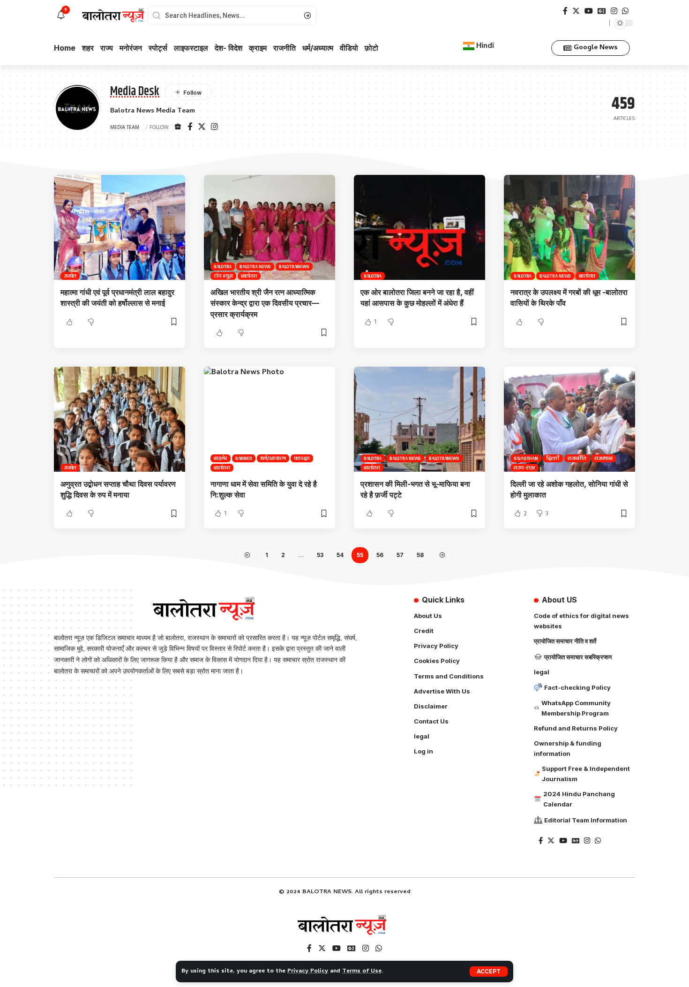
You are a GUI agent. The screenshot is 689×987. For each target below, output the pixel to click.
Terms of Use (362, 971)
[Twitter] (576, 11)
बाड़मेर (220, 458)
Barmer (243, 458)
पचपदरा (302, 458)
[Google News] (601, 11)
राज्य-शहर (524, 468)
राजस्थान (603, 458)
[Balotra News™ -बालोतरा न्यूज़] (344, 925)
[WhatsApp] (625, 11)
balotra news (255, 267)
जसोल (70, 276)
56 (379, 554)
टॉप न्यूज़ (223, 276)
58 (420, 554)
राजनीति (577, 458)
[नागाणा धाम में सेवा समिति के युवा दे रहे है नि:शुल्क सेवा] (269, 419)
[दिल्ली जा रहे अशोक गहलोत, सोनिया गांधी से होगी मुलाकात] (569, 419)
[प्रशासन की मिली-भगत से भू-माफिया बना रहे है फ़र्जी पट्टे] (419, 419)
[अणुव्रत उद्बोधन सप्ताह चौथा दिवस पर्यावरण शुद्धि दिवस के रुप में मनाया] (119, 419)
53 (320, 554)
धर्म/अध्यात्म (273, 458)
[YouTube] (588, 11)
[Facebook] (565, 11)
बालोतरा (249, 276)
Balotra (223, 267)
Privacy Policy (307, 971)
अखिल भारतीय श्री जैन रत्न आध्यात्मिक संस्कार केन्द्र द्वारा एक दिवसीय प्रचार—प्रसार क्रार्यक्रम (264, 302)
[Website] (178, 128)
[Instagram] (614, 11)
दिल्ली (553, 458)
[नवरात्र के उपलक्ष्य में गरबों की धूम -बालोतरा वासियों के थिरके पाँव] (569, 227)
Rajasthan (526, 458)
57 (400, 554)
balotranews (294, 267)
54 (340, 554)
